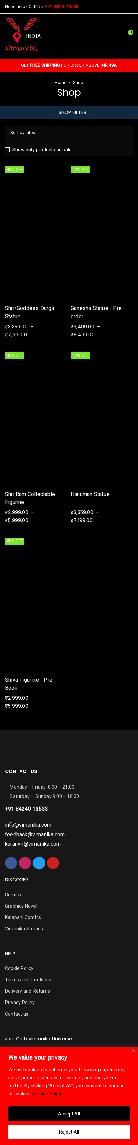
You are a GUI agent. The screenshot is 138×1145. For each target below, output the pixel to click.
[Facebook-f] (11, 863)
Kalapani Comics (23, 917)
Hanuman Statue (90, 494)
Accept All (69, 1114)
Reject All (69, 1132)
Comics (13, 894)
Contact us (16, 1014)
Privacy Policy (20, 1002)
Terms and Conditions (29, 979)
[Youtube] (53, 863)
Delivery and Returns (27, 991)
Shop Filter (72, 112)
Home (61, 82)
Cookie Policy (47, 1093)
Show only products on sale (42, 149)
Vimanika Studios (24, 928)
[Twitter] (39, 863)
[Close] (133, 1050)
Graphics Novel (21, 906)
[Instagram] (25, 863)
